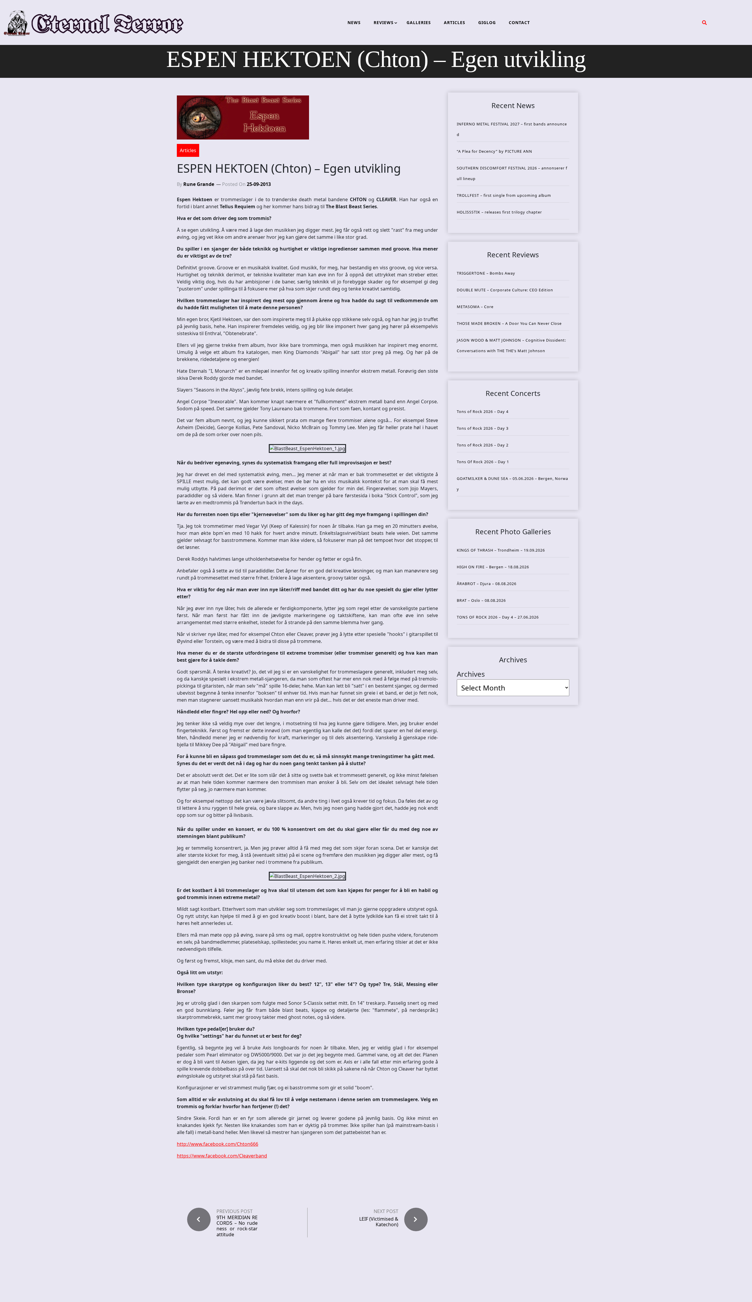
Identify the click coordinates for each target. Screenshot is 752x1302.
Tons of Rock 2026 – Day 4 (482, 411)
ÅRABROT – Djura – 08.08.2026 (486, 583)
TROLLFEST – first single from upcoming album (504, 195)
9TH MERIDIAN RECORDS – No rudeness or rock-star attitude (237, 1226)
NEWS (354, 22)
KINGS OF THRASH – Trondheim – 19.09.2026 (501, 550)
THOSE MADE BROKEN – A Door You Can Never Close (509, 323)
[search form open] (704, 22)
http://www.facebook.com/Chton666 (217, 1144)
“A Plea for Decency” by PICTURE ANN (494, 151)
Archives (471, 674)
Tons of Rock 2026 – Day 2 (482, 445)
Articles (188, 150)
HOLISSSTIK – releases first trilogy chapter (499, 212)
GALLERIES (419, 22)
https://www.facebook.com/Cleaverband (222, 1156)
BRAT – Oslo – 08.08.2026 (481, 600)
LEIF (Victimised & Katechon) (378, 1222)
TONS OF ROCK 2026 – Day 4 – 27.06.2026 (498, 617)
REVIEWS (384, 22)
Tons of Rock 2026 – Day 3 (482, 428)
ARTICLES (454, 22)
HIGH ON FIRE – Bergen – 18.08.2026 (493, 566)
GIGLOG (487, 22)
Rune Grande (198, 184)
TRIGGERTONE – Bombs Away (486, 273)
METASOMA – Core (475, 306)
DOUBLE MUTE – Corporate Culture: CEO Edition (505, 290)
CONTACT (519, 22)
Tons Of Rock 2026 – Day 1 (483, 461)
